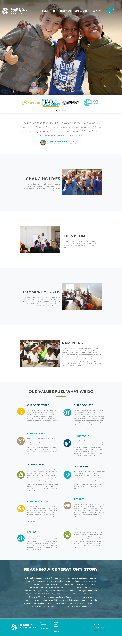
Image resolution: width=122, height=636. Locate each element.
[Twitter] (98, 624)
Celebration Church (57, 623)
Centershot (43, 624)
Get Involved (80, 11)
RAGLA (41, 630)
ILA (40, 626)
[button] (16, 103)
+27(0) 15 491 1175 (100, 627)
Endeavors (65, 11)
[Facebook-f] (109, 9)
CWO (41, 622)
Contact (96, 11)
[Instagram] (113, 9)
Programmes (48, 11)
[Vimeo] (109, 12)
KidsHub (42, 631)
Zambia (56, 626)
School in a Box (44, 628)
